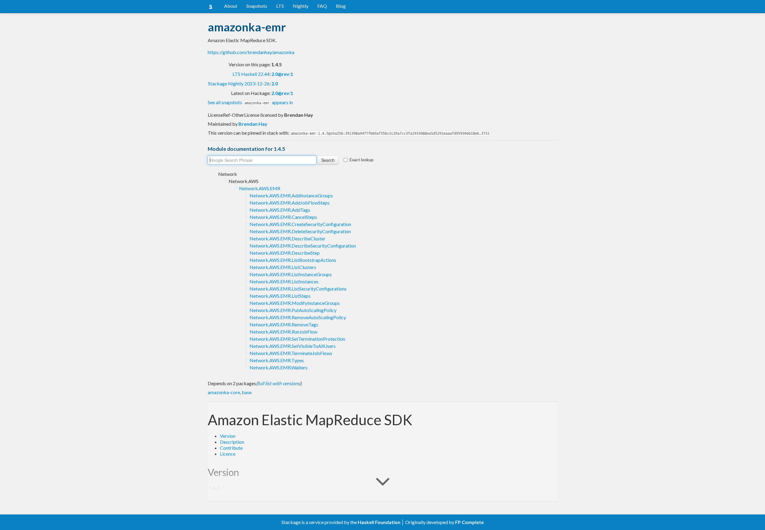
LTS (280, 6)
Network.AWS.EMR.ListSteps (280, 296)
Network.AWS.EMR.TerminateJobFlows (291, 353)
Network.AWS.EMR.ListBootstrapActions (293, 260)
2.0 (274, 83)
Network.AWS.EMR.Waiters (278, 367)
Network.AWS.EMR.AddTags (280, 210)
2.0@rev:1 (282, 74)
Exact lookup (362, 159)
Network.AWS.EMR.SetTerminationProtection (297, 339)
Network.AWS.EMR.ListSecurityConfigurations (298, 288)
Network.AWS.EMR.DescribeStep (285, 253)
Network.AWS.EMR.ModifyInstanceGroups (295, 303)
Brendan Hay (252, 124)
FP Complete (469, 522)
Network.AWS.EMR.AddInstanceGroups (291, 195)
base (247, 392)
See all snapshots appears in (250, 102)
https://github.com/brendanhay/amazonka (251, 52)
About (230, 6)
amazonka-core (224, 392)
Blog (341, 6)
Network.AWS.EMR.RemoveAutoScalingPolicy (298, 317)
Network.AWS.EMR (259, 188)
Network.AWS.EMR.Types (277, 360)
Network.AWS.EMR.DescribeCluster (287, 238)
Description (232, 442)
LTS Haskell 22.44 (251, 74)
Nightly (300, 6)
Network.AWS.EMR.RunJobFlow (283, 331)
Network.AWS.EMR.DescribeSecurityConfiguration (303, 245)
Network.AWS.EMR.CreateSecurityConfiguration (300, 224)
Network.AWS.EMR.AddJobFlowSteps (290, 202)
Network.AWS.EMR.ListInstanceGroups (291, 274)
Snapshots (256, 6)
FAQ (322, 6)
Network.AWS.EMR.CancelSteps (283, 217)
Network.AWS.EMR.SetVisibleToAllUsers (293, 346)
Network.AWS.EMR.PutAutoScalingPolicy (293, 310)
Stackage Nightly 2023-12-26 (239, 83)
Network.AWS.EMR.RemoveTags (284, 324)
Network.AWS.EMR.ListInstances (284, 281)
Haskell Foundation (379, 522)
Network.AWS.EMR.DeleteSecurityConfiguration (300, 231)
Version (227, 436)
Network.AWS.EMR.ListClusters (283, 267)
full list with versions (279, 383)
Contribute (231, 448)
